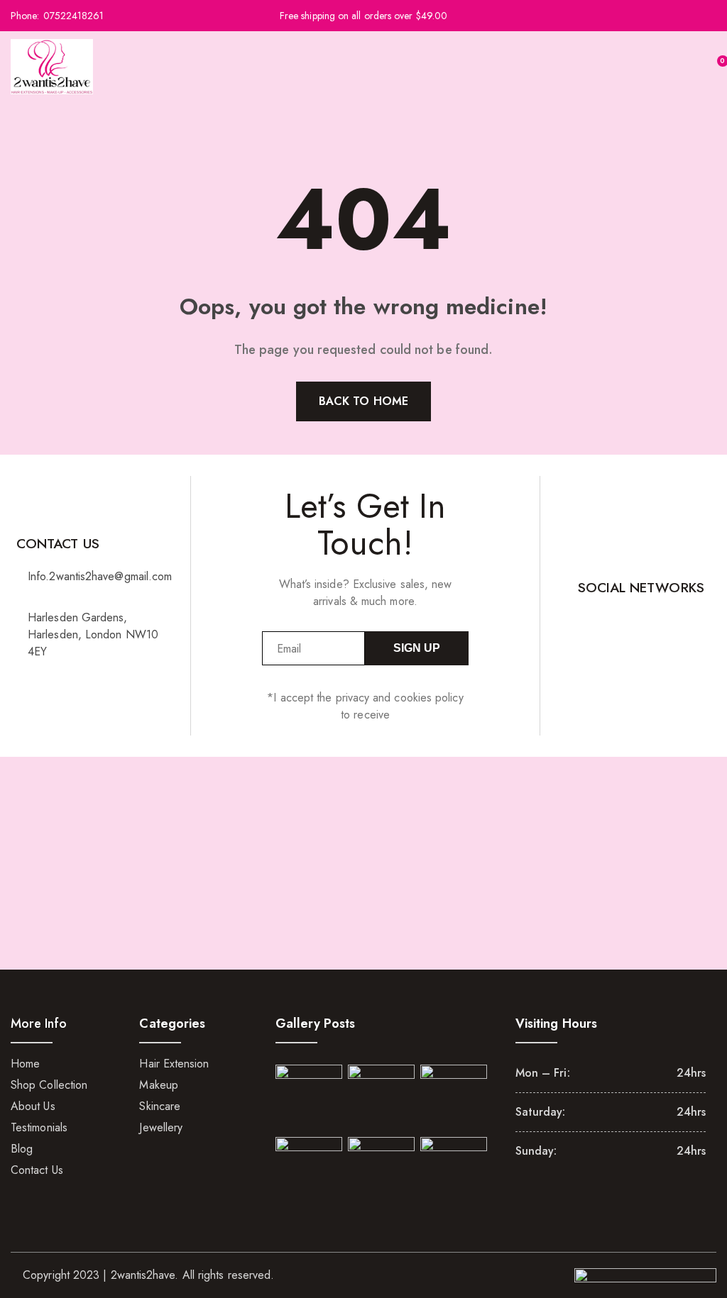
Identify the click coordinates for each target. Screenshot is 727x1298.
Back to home (363, 401)
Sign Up (416, 648)
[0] (713, 66)
